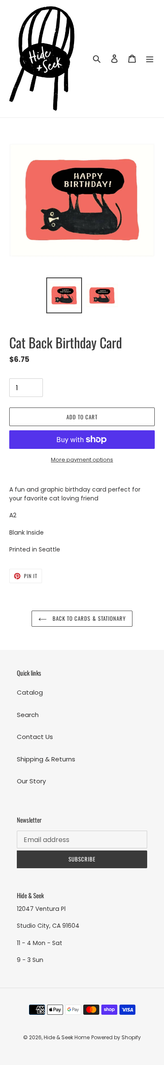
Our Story (31, 781)
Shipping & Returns (46, 759)
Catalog (30, 692)
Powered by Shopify (116, 1037)
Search (28, 714)
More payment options (82, 460)
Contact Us (35, 736)
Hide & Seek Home (67, 1037)
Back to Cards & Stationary (88, 618)
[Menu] (150, 59)
